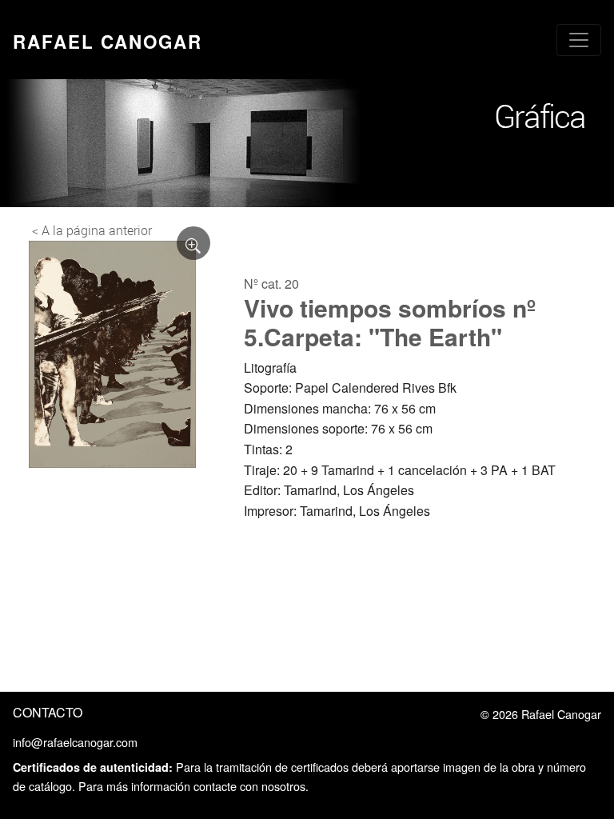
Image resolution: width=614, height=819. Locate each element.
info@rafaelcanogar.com (75, 741)
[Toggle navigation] (578, 40)
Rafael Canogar (107, 41)
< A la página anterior (92, 230)
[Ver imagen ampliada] (193, 243)
